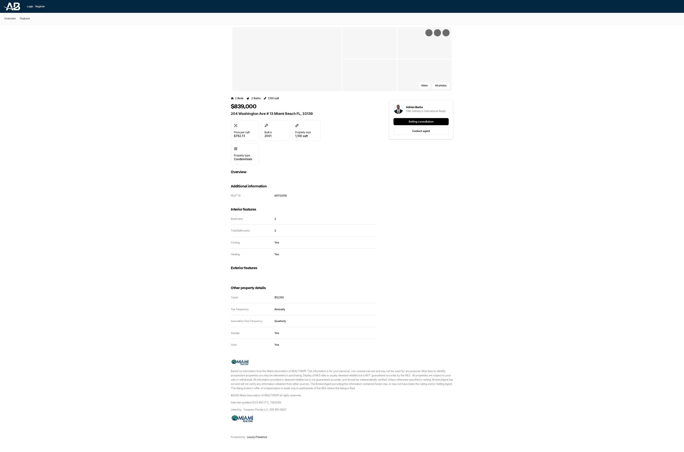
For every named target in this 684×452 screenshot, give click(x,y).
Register (40, 6)
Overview (10, 18)
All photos (441, 85)
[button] (287, 59)
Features (25, 18)
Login (30, 6)
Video (424, 85)
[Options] (428, 32)
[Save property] (437, 32)
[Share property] (446, 32)
